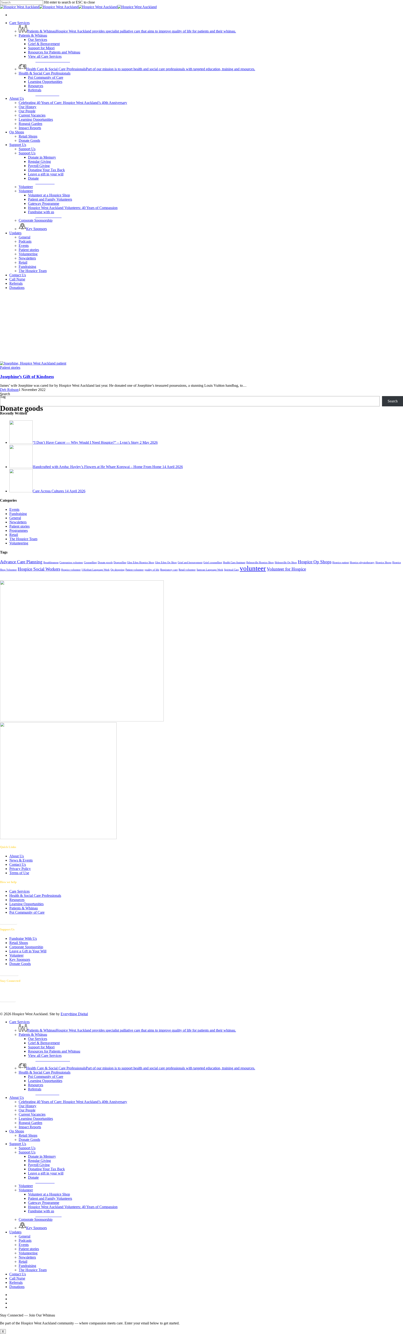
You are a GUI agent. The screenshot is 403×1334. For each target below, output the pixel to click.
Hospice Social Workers (39, 569)
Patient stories (19, 526)
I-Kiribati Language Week (96, 569)
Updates (15, 1232)
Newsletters (18, 522)
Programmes (18, 530)
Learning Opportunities (26, 904)
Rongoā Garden (30, 1123)
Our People (27, 1110)
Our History (27, 1106)
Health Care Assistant (234, 562)
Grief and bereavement (190, 562)
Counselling (90, 562)
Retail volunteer (187, 569)
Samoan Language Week (210, 569)
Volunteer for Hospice (286, 569)
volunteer (253, 568)
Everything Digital (74, 1014)
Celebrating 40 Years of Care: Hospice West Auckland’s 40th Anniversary (73, 1102)
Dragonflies (120, 562)
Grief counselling (212, 562)
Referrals (16, 1282)
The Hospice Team (23, 539)
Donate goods (105, 562)
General (15, 518)
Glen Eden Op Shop (166, 562)
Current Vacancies (32, 1114)
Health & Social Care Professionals (35, 896)
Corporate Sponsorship (26, 947)
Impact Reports (30, 1127)
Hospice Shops (383, 562)
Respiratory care (169, 569)
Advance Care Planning (21, 561)
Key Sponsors (19, 959)
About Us (16, 856)
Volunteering (18, 543)
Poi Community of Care (27, 912)
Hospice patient (340, 562)
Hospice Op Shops (314, 561)
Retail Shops (18, 943)
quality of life (152, 569)
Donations (16, 1287)
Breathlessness (51, 562)
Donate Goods (20, 964)
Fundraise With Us (23, 938)
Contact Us (17, 864)
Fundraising (18, 514)
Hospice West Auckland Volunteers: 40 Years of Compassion (73, 1207)
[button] (52, 61)
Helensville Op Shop (286, 562)
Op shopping (118, 569)
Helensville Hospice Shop (260, 562)
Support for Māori (41, 1047)
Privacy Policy (20, 869)
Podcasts (25, 1240)
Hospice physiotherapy (362, 562)
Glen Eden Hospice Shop (140, 562)
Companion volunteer (71, 562)
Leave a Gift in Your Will (27, 951)
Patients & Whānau (23, 908)
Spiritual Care (231, 569)
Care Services (19, 891)
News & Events (21, 860)
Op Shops (16, 1131)
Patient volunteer (134, 569)
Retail (13, 535)
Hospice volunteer (71, 569)
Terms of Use (19, 873)
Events (14, 509)
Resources (16, 900)
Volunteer (16, 955)
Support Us (17, 1144)
